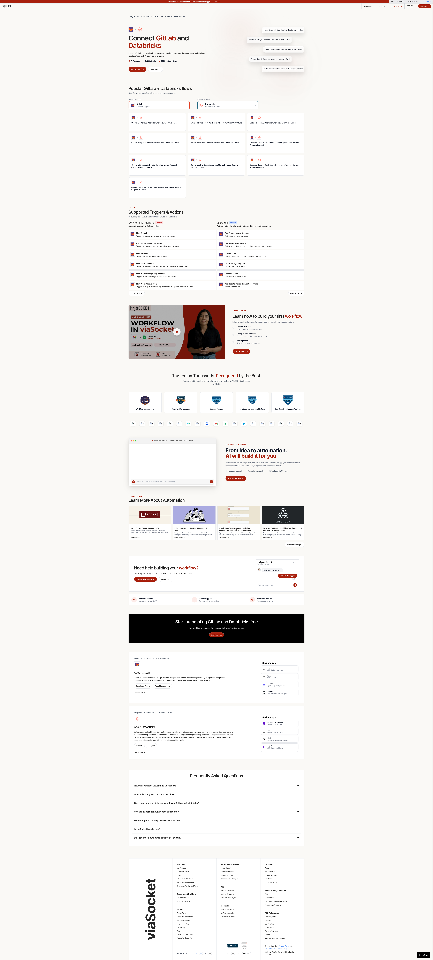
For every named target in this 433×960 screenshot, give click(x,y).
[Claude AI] (201, 953)
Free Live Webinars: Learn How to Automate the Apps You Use (192, 2)
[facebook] (233, 953)
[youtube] (244, 953)
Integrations (134, 16)
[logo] (8, 6)
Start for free (216, 635)
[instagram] (227, 953)
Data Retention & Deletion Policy (276, 949)
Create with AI (234, 478)
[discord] (249, 953)
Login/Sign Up (424, 6)
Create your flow (137, 69)
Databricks (158, 16)
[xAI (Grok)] (210, 953)
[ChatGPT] (196, 953)
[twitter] (238, 953)
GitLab (146, 16)
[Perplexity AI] (205, 953)
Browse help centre (144, 579)
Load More (135, 293)
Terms (287, 946)
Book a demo (155, 69)
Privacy (281, 946)
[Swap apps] (193, 105)
